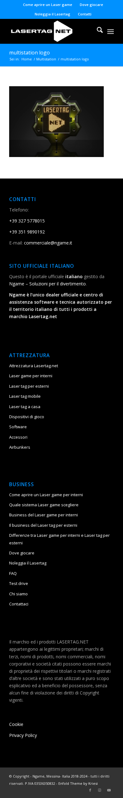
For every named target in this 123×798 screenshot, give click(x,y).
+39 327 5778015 (27, 221)
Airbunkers (19, 447)
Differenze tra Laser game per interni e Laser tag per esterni (59, 538)
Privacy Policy (23, 735)
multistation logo (29, 52)
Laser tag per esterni (29, 386)
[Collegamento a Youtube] (109, 790)
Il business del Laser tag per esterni (43, 525)
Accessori (18, 437)
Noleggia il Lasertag (52, 14)
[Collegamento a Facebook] (90, 790)
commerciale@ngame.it (48, 243)
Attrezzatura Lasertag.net (33, 365)
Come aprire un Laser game (47, 4)
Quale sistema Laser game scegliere (44, 505)
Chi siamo (18, 594)
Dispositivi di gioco (26, 416)
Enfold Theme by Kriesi (78, 783)
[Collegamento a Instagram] (99, 790)
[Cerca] (97, 31)
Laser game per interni (30, 376)
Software (18, 427)
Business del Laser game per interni (43, 515)
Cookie (16, 724)
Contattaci (18, 604)
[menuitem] (48, 4)
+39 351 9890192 (27, 232)
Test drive (18, 583)
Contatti (84, 14)
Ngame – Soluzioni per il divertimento (47, 284)
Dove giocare (91, 4)
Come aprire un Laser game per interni (46, 494)
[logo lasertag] (51, 31)
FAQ (13, 573)
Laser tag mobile (25, 396)
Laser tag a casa (24, 406)
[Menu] (110, 31)
